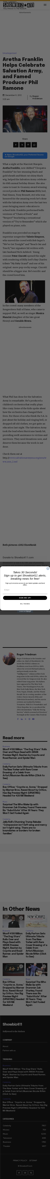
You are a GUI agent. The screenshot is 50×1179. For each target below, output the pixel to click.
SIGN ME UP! (25, 598)
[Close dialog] (48, 568)
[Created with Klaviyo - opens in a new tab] (25, 611)
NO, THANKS (25, 604)
